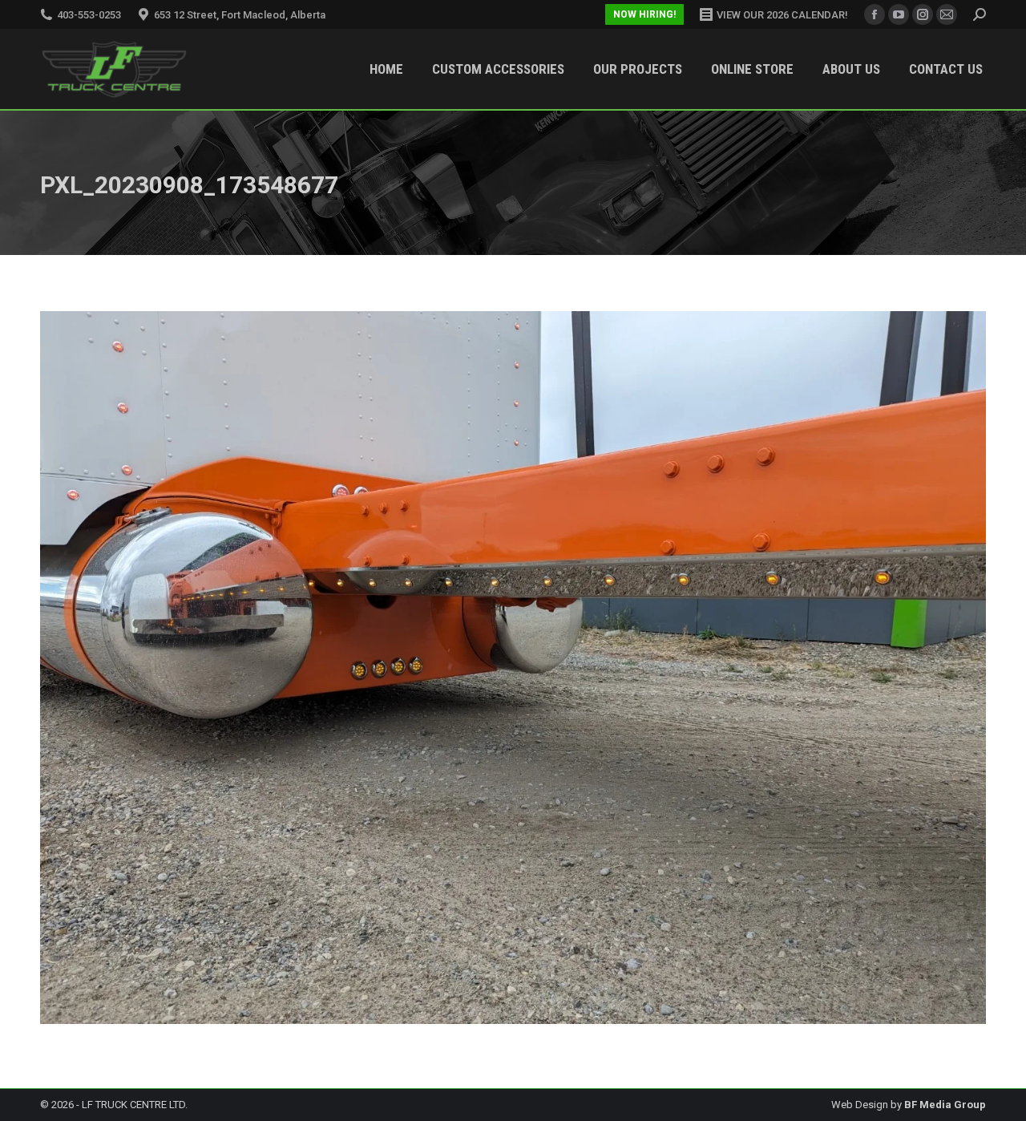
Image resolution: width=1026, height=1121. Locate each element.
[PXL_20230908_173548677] (513, 667)
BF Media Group (945, 1105)
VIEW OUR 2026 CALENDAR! (782, 15)
